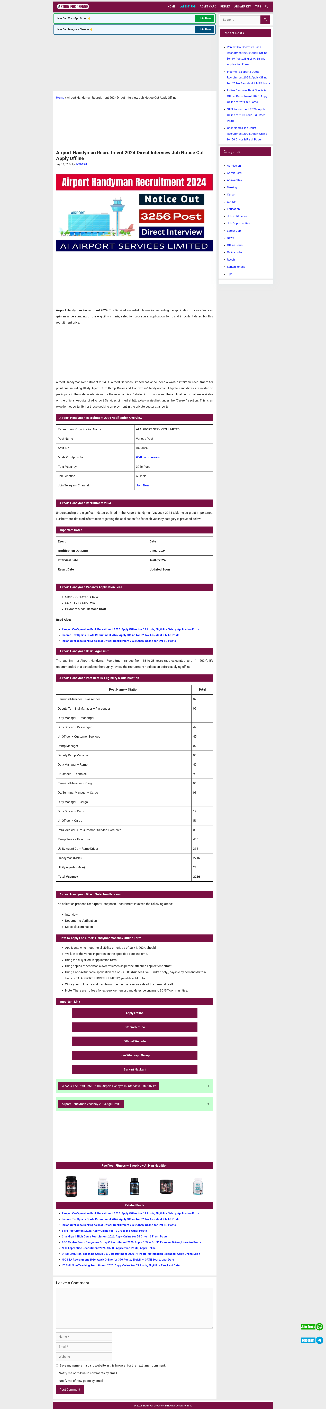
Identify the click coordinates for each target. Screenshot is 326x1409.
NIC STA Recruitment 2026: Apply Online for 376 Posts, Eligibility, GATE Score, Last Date (118, 1259)
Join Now (205, 18)
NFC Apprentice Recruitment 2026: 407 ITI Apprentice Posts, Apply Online (109, 1248)
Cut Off (232, 201)
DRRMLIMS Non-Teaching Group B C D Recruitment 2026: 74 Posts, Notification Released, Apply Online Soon (131, 1253)
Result (225, 6)
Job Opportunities (238, 223)
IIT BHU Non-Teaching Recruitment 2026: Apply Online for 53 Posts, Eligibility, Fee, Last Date (121, 1265)
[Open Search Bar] (266, 7)
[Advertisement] (134, 66)
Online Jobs (234, 252)
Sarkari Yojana (236, 266)
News (230, 237)
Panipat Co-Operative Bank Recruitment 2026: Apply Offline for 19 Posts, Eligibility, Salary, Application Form (130, 629)
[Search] (265, 19)
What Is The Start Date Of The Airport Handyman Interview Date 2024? (109, 1086)
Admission (234, 165)
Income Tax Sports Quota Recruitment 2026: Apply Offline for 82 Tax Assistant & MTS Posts (120, 635)
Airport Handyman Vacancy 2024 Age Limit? (91, 1104)
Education (233, 209)
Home (171, 6)
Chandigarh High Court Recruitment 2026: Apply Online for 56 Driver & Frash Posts (115, 1236)
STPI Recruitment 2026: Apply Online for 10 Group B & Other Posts (104, 1230)
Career (231, 194)
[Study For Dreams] (73, 7)
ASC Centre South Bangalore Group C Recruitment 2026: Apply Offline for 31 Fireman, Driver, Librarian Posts (131, 1242)
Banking (232, 187)
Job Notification (237, 216)
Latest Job (187, 6)
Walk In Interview (148, 457)
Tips (258, 6)
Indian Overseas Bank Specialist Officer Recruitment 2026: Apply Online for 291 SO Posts (119, 641)
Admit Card (208, 6)
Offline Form (235, 245)
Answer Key (242, 6)
